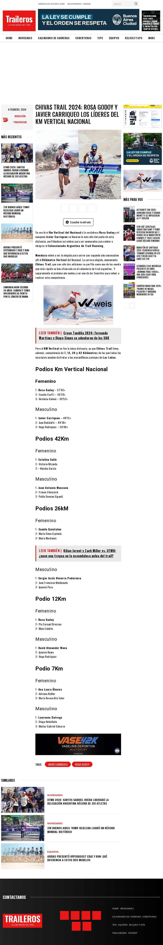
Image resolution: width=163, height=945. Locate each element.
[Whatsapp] (76, 926)
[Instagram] (64, 915)
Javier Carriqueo (58, 764)
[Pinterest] (83, 208)
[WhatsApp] (92, 208)
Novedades (55, 795)
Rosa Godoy (82, 764)
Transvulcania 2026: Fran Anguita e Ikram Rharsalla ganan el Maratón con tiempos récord (151, 22)
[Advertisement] (81, 72)
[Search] (135, 4)
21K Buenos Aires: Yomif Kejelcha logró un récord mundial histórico (16, 211)
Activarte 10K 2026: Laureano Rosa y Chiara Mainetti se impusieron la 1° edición (148, 214)
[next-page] (132, 305)
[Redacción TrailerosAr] (5, 119)
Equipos (53, 852)
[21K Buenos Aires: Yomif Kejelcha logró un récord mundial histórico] (17, 193)
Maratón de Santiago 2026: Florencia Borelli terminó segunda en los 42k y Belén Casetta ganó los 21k (148, 253)
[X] (74, 208)
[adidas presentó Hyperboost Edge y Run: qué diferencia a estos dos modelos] (17, 233)
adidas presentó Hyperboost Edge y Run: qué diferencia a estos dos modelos (16, 252)
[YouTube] (86, 926)
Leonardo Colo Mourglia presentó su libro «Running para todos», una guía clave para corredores (149, 271)
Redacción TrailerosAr (20, 119)
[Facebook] (65, 208)
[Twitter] (75, 915)
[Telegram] (96, 915)
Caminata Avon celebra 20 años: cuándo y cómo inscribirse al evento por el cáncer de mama (16, 291)
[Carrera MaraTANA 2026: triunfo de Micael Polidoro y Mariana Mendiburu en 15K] (129, 290)
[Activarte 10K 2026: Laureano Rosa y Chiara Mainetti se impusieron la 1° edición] (129, 214)
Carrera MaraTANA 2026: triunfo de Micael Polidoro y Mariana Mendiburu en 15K (149, 290)
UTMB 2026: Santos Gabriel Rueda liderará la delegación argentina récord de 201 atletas (16, 171)
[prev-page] (125, 305)
